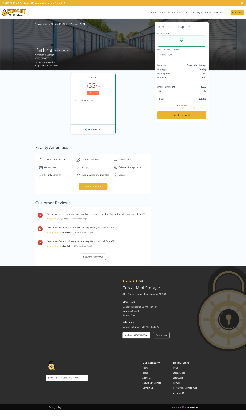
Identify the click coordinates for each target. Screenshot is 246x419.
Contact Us (147, 387)
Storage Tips (179, 372)
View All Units (41, 24)
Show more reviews (93, 256)
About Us (146, 377)
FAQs (175, 367)
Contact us (161, 335)
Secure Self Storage (151, 382)
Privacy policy (55, 407)
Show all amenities (93, 186)
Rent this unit (181, 115)
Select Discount (169, 50)
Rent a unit (237, 12)
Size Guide (178, 377)
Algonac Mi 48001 (59, 24)
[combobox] (181, 55)
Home (145, 367)
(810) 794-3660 (42, 58)
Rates (145, 372)
